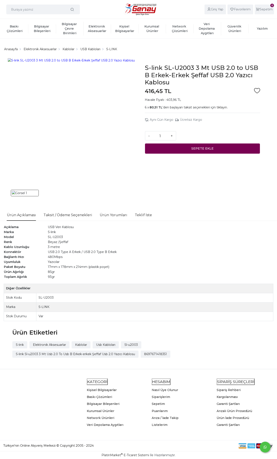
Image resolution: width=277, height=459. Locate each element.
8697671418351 (155, 354)
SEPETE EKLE (202, 148)
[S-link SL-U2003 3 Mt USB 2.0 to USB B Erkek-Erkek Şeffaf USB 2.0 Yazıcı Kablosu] (71, 122)
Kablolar (81, 345)
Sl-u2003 (131, 345)
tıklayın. (222, 107)
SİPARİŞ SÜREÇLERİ (235, 381)
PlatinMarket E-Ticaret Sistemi (125, 455)
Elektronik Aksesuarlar (49, 345)
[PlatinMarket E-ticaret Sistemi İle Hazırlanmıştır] (223, 445)
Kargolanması (227, 397)
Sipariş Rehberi (229, 390)
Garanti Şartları (228, 404)
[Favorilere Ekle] (257, 91)
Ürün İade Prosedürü (233, 418)
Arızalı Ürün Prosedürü (234, 411)
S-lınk (20, 345)
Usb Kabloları (105, 345)
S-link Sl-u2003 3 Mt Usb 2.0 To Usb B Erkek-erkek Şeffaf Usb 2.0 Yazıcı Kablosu (75, 354)
